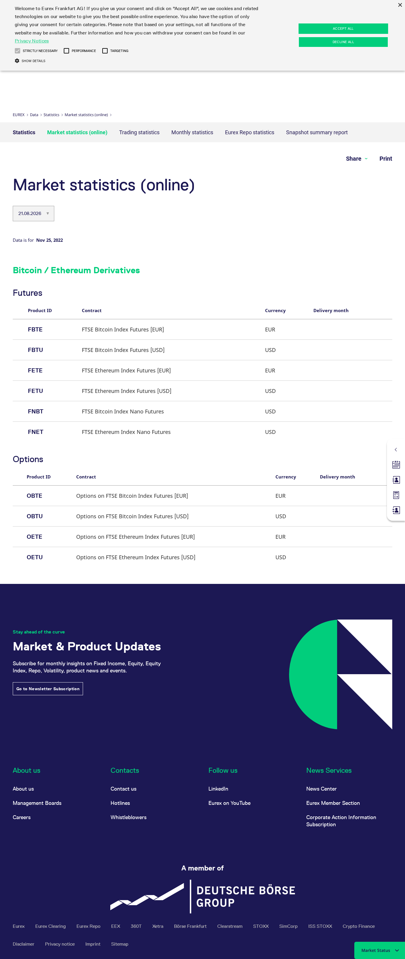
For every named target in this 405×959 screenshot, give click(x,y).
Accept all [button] (343, 28)
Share (354, 158)
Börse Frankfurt (191, 926)
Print (386, 158)
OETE (34, 536)
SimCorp (289, 926)
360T (137, 926)
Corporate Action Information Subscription (341, 820)
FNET (35, 432)
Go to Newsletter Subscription (47, 688)
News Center (321, 789)
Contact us (123, 789)
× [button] (400, 5)
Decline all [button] (343, 42)
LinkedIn (218, 789)
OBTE (34, 495)
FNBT (35, 411)
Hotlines (120, 803)
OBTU (35, 516)
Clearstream (230, 926)
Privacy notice (60, 944)
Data (34, 114)
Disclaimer (24, 944)
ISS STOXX (320, 926)
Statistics (51, 114)
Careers (22, 817)
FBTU (35, 350)
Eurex (19, 114)
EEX (116, 926)
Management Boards (37, 803)
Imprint (93, 944)
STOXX (261, 926)
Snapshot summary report (317, 132)
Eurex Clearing (51, 926)
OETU (35, 557)
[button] (17, 51)
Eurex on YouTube (229, 803)
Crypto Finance (359, 926)
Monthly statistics (192, 132)
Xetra (158, 926)
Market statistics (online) (86, 114)
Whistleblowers (128, 817)
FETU (35, 391)
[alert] (202, 35)
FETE (35, 370)
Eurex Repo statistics (249, 132)
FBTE (35, 329)
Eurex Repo (89, 926)
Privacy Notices (32, 41)
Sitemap (119, 944)
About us (23, 789)
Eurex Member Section (333, 803)
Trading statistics (139, 132)
